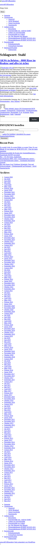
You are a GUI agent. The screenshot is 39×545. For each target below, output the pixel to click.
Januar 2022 (8, 281)
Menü (2, 12)
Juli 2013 (7, 474)
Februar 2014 (8, 461)
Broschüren (12, 29)
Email (2, 132)
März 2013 (7, 482)
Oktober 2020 (8, 310)
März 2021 (7, 300)
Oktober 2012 (8, 491)
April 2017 (7, 389)
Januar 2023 (8, 258)
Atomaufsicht (11, 110)
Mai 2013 (7, 478)
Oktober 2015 (8, 423)
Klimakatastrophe (14, 44)
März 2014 (7, 459)
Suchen (2, 116)
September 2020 (9, 311)
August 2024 (8, 222)
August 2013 (8, 472)
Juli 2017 (7, 383)
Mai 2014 (7, 455)
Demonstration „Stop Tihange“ (10, 101)
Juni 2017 (7, 385)
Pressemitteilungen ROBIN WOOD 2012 (22, 40)
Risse (32, 112)
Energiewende (9, 42)
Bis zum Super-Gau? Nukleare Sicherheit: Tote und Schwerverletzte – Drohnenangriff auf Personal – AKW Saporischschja (18, 166)
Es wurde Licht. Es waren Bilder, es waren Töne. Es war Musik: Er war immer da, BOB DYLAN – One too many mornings (19, 149)
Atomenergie (8, 17)
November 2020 (9, 308)
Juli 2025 (7, 202)
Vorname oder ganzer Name (9, 130)
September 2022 (9, 266)
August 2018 (8, 359)
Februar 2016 (8, 416)
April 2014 (7, 457)
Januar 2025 (8, 213)
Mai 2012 (7, 501)
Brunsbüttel (14, 112)
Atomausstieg (20, 110)
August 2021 (8, 291)
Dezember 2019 (9, 328)
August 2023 (8, 245)
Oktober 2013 (8, 469)
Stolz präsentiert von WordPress (24, 542)
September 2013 (9, 470)
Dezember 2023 (9, 238)
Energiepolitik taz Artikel (16, 34)
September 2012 (9, 493)
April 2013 (7, 480)
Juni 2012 (7, 499)
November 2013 (9, 467)
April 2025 (7, 207)
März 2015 (7, 436)
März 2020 (7, 323)
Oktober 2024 (8, 219)
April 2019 (7, 344)
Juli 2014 (7, 452)
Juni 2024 (7, 226)
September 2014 (9, 448)
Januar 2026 (8, 190)
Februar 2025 (8, 211)
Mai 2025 (7, 205)
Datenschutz (12, 49)
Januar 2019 (8, 349)
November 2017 (9, 376)
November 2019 (9, 330)
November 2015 (9, 421)
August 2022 (8, 268)
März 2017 (7, 391)
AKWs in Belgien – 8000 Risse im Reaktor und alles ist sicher (18, 62)
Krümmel (26, 112)
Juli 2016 (7, 406)
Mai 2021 (7, 296)
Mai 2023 (7, 251)
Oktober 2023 (8, 241)
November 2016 (9, 399)
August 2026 (8, 177)
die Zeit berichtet (5, 75)
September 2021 (9, 289)
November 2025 (9, 194)
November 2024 (9, 217)
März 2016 (7, 414)
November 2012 (9, 489)
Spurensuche (12, 25)
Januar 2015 (8, 440)
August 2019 (8, 336)
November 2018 (9, 353)
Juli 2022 (7, 270)
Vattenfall (17, 114)
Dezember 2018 (9, 351)
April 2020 (7, 321)
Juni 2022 (7, 272)
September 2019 (9, 334)
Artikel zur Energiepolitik (16, 32)
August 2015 (8, 427)
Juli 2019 (7, 338)
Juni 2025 (7, 203)
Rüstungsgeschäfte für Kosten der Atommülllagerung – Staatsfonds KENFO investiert (18, 154)
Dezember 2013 (9, 465)
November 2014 (9, 444)
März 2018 (7, 368)
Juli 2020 (7, 315)
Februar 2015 (8, 438)
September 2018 (9, 357)
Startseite (7, 15)
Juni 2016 (7, 408)
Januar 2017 (8, 395)
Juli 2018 (7, 361)
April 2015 (7, 434)
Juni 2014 (7, 453)
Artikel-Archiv (9, 27)
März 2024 (7, 232)
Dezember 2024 (9, 215)
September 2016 (9, 402)
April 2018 (7, 366)
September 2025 (9, 198)
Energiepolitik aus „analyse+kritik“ (19, 31)
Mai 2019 (7, 342)
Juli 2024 (7, 224)
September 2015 (9, 425)
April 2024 (7, 230)
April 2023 (7, 253)
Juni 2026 (7, 181)
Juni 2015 (7, 431)
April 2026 (7, 185)
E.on (20, 112)
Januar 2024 (8, 236)
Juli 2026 (7, 179)
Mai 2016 (7, 410)
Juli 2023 (7, 247)
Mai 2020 (7, 319)
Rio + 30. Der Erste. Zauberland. (11, 157)
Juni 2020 (7, 317)
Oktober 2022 (8, 264)
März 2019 (7, 346)
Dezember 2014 (9, 442)
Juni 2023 (7, 249)
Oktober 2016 (8, 400)
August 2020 (8, 313)
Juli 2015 (7, 429)
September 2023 (9, 243)
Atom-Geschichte (14, 23)
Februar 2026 (8, 188)
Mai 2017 (7, 387)
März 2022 (7, 277)
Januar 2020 (8, 327)
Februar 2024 (8, 234)
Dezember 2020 (9, 306)
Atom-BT (11, 19)
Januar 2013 (8, 486)
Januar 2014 (8, 463)
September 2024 (9, 221)
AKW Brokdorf (13, 21)
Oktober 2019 (8, 332)
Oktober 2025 (8, 196)
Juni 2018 (7, 363)
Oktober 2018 (8, 355)
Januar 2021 (8, 304)
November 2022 (9, 262)
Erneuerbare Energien (15, 46)
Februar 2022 (8, 279)
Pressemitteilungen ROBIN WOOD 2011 (22, 38)
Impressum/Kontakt (10, 48)
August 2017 (8, 381)
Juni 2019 (7, 340)
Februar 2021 (8, 302)
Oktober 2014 (8, 446)
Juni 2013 (7, 476)
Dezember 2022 (9, 260)
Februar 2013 (8, 484)
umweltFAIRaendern (7, 4)
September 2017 (9, 380)
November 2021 (9, 285)
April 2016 (7, 412)
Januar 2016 (8, 417)
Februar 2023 (8, 257)
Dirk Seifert (9, 109)
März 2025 (7, 209)
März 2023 (7, 255)
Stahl (12, 114)
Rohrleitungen (4, 114)
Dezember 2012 (9, 488)
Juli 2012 (7, 497)
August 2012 (8, 495)
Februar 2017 (8, 393)
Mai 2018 (7, 364)
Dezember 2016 (9, 397)
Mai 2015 (7, 433)
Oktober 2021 (8, 287)
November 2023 (9, 239)
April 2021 (7, 298)
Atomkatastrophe (31, 110)
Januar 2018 (8, 372)
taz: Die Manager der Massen (18, 36)
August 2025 (8, 200)
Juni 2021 (7, 294)
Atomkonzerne (5, 112)
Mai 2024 (7, 228)
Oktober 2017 (8, 378)
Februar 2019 (8, 347)
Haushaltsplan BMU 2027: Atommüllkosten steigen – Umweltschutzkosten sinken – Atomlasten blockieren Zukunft (17, 160)
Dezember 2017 (9, 374)
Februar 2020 (8, 325)
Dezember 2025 (9, 192)
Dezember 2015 (9, 419)
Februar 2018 (8, 370)
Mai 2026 (7, 183)
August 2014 (8, 450)
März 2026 (7, 186)
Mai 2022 (7, 274)
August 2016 (8, 404)
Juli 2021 (7, 292)
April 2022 (7, 275)
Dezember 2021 (9, 283)
